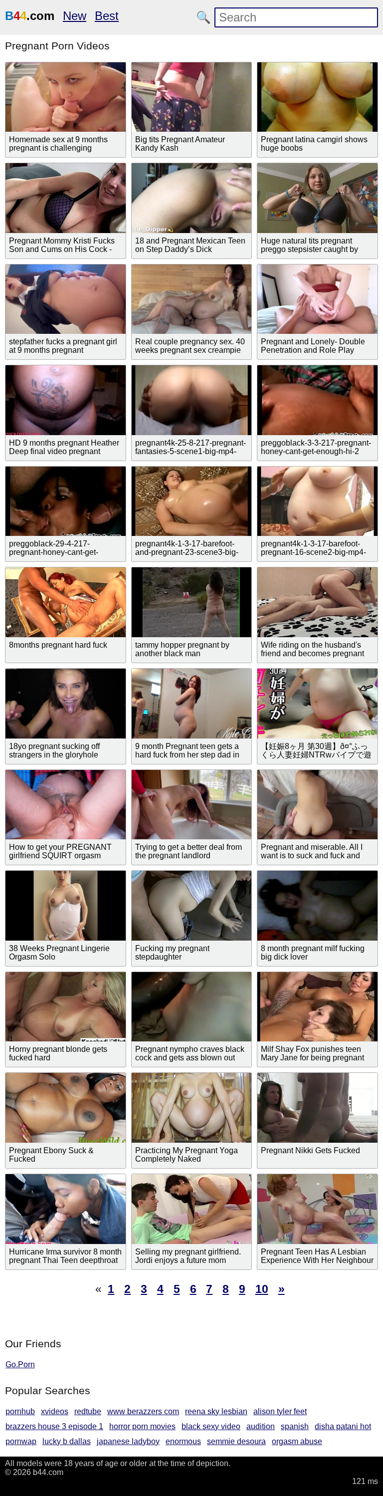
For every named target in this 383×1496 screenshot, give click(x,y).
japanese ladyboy (128, 1441)
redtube (87, 1411)
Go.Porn (20, 1364)
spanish (295, 1426)
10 (261, 1288)
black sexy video (211, 1426)
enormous (183, 1441)
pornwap (20, 1441)
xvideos (54, 1411)
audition (260, 1426)
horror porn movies (142, 1426)
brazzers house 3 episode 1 (54, 1426)
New (74, 15)
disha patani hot (343, 1426)
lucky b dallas (66, 1441)
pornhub (20, 1411)
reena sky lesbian (216, 1411)
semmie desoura (236, 1441)
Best (107, 15)
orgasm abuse (297, 1441)
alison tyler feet (280, 1411)
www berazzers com (143, 1411)
